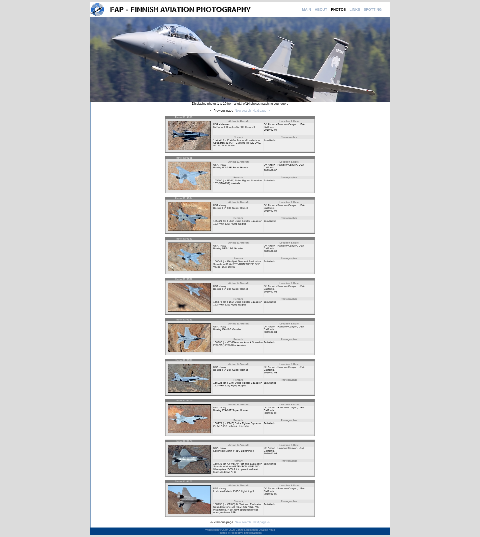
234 (229, 140)
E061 (230, 180)
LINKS (355, 9)
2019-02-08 (270, 170)
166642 (217, 261)
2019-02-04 (270, 332)
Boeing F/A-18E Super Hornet (230, 167)
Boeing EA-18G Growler (227, 329)
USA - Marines (221, 124)
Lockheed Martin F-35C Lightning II (233, 450)
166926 (217, 382)
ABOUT (321, 9)
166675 (217, 301)
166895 (217, 342)
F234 (230, 382)
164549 (217, 140)
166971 (217, 423)
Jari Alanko (270, 140)
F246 (230, 423)
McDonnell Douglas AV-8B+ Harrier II (234, 127)
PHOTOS (338, 9)
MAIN (306, 9)
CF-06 (230, 463)
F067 (230, 221)
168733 (217, 463)
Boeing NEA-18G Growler (228, 248)
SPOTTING (373, 9)
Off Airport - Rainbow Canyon (280, 124)
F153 (230, 301)
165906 (217, 180)
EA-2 (230, 261)
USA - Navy (219, 164)
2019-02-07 (270, 129)
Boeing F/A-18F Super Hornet (230, 208)
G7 (229, 342)
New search (243, 110)
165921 (217, 221)
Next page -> (261, 110)
